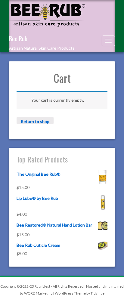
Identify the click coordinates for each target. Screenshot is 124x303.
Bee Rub (18, 38)
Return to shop (35, 121)
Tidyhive (97, 293)
